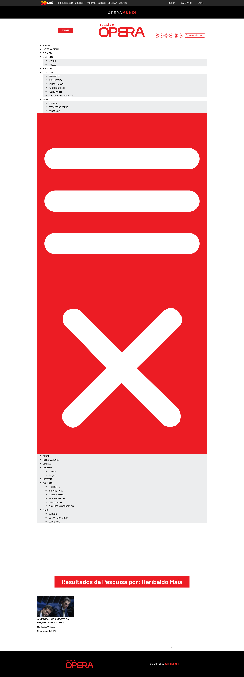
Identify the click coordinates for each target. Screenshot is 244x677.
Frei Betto (54, 76)
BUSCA (172, 3)
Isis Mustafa (56, 80)
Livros (52, 61)
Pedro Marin (55, 91)
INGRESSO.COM (65, 3)
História (48, 68)
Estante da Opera (58, 107)
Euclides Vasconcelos (61, 95)
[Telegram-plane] (181, 36)
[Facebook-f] (157, 36)
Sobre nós (54, 111)
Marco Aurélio (57, 88)
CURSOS (102, 3)
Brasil (47, 45)
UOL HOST (79, 3)
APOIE (66, 30)
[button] (122, 283)
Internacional (52, 49)
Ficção (52, 64)
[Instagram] (166, 36)
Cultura (48, 56)
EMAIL (200, 3)
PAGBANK (91, 3)
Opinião (47, 53)
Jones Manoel (56, 84)
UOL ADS (123, 3)
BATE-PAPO (186, 3)
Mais (45, 99)
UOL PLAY (112, 3)
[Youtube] (171, 36)
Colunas (48, 72)
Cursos (53, 103)
